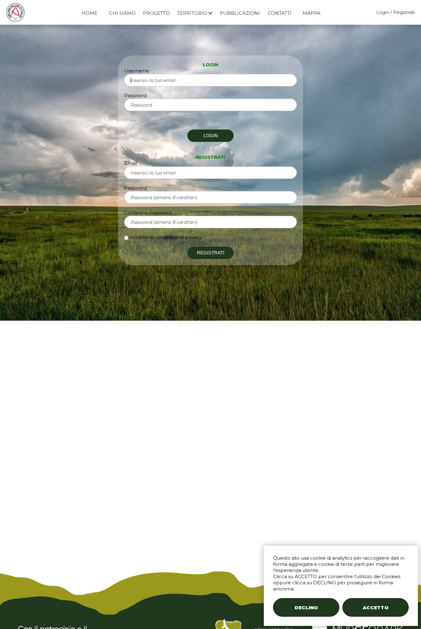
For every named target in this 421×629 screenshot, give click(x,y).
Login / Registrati (395, 12)
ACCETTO (376, 607)
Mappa (312, 13)
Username (136, 71)
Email (130, 163)
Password (135, 95)
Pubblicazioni (240, 13)
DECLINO (306, 607)
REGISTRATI (210, 252)
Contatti (280, 13)
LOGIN (210, 135)
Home (89, 13)
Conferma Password (148, 213)
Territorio (192, 13)
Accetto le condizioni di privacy (165, 237)
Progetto (156, 13)
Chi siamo (122, 13)
